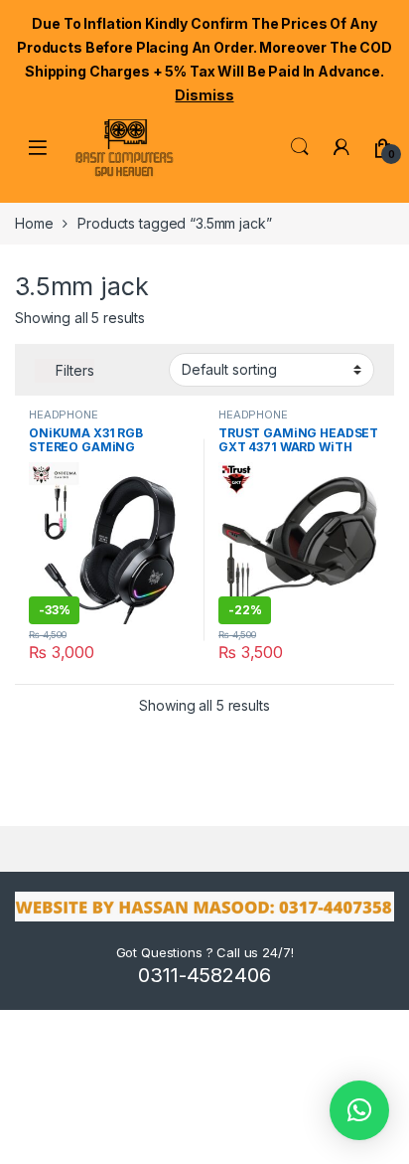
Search (300, 147)
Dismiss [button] (204, 94)
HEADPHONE (63, 414)
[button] (359, 1110)
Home (34, 223)
